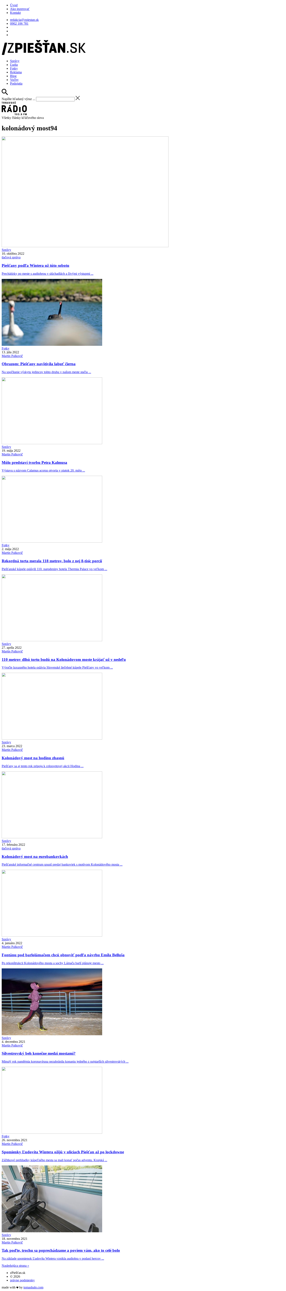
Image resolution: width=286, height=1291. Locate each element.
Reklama (16, 72)
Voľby (14, 79)
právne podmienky (22, 1280)
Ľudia (14, 64)
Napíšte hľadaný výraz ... (18, 99)
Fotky (14, 68)
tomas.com (33, 1287)
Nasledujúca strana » (15, 1265)
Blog (13, 76)
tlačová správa (11, 257)
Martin (12, 356)
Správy (14, 61)
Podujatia (16, 83)
